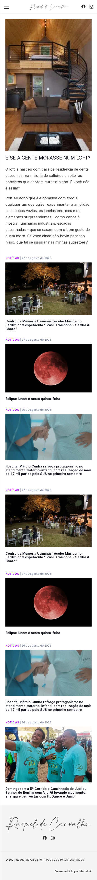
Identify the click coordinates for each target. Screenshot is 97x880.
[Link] (48, 6)
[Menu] (6, 6)
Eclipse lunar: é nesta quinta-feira (32, 399)
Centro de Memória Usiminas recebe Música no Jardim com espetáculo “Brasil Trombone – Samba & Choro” (47, 325)
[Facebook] (83, 7)
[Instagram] (91, 7)
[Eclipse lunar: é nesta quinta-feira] (48, 347)
